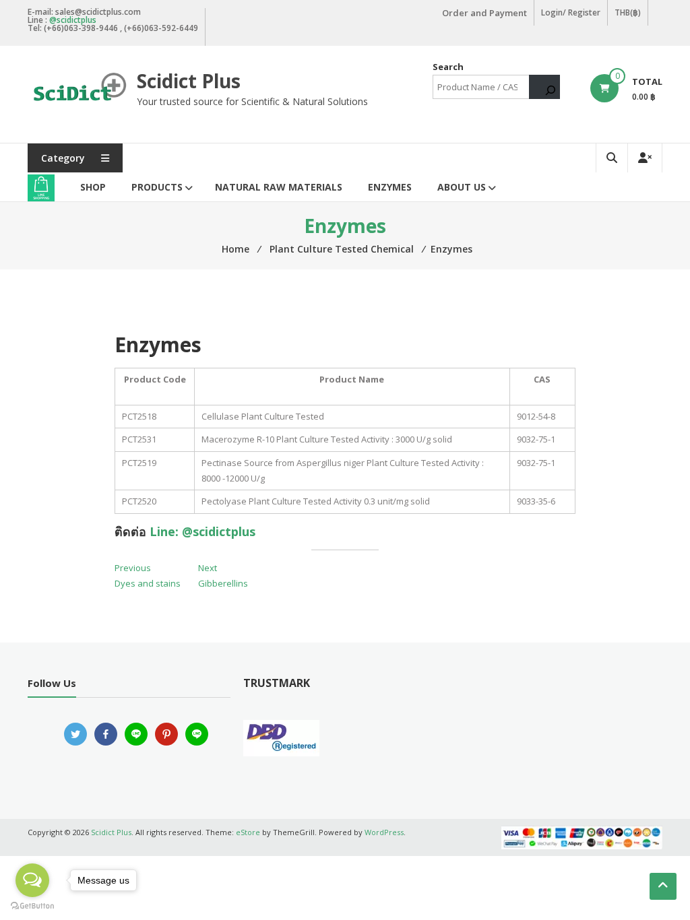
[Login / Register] (645, 157)
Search (448, 67)
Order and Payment (484, 13)
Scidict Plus (189, 81)
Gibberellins (223, 583)
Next (207, 568)
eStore (248, 832)
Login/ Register (570, 12)
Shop (93, 186)
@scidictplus (72, 20)
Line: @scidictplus (202, 531)
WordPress (384, 832)
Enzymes (390, 186)
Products (157, 186)
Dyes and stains (148, 583)
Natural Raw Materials (278, 186)
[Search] (544, 87)
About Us (461, 186)
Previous (133, 568)
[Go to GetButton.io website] (32, 906)
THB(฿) (628, 12)
